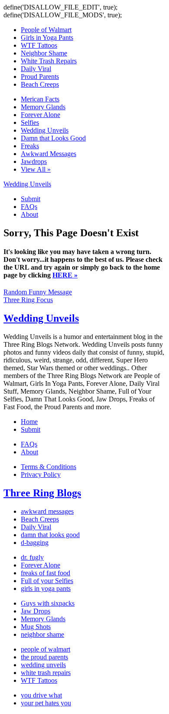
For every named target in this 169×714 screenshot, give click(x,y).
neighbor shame (42, 634)
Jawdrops (34, 161)
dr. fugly (32, 557)
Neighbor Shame (44, 53)
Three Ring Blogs (42, 493)
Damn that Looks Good (53, 138)
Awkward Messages (48, 153)
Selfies (30, 122)
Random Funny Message (37, 292)
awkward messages (47, 511)
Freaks (30, 146)
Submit (30, 198)
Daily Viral (36, 68)
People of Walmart (46, 29)
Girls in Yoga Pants (47, 37)
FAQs (29, 206)
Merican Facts (40, 99)
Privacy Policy (41, 474)
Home (29, 421)
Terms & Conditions (48, 466)
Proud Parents (40, 76)
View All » (36, 169)
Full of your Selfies (47, 580)
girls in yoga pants (46, 588)
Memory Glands (43, 107)
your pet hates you (46, 703)
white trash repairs (46, 672)
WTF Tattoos (39, 45)
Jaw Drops (35, 611)
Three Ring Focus (28, 299)
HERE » (65, 275)
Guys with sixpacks (48, 603)
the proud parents (44, 657)
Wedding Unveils (44, 130)
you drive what (41, 695)
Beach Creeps (40, 84)
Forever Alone (40, 114)
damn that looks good (50, 534)
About (29, 214)
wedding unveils (43, 664)
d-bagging (35, 542)
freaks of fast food (45, 573)
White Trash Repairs (49, 61)
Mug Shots (36, 626)
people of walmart (45, 649)
